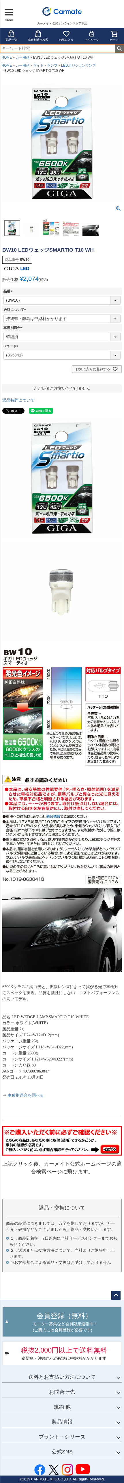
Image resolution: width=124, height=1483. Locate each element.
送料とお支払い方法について (62, 1377)
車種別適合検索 (38, 39)
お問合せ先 (62, 1392)
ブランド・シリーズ (62, 1437)
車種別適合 (13, 328)
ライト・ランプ (45, 65)
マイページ (91, 39)
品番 (8, 291)
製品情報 (62, 1422)
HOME (6, 57)
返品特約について (18, 400)
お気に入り (66, 39)
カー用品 (22, 57)
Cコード (11, 346)
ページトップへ (116, 1295)
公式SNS (62, 1452)
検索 (119, 49)
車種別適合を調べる (25, 1095)
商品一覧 (11, 39)
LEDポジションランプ (78, 65)
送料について (15, 310)
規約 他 (62, 1407)
